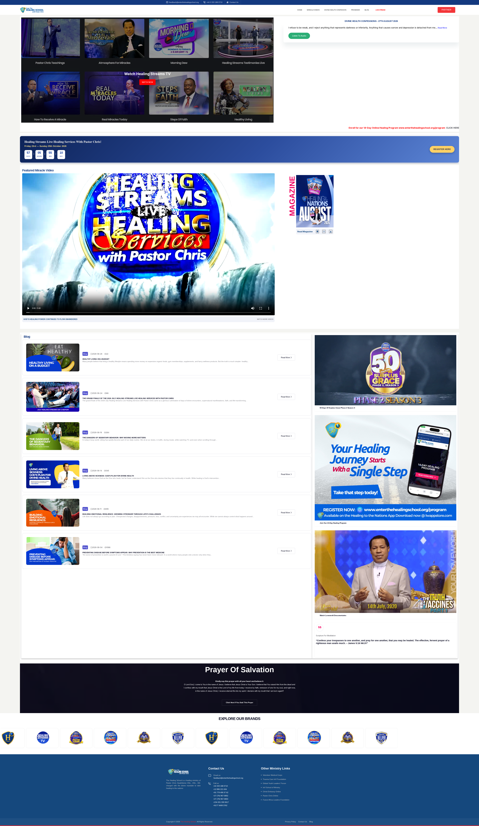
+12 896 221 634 (220, 789)
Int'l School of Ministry (271, 787)
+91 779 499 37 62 (220, 792)
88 (107, 393)
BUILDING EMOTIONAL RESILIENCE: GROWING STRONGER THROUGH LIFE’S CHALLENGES (121, 514)
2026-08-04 (97, 547)
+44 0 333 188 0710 (214, 2)
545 (107, 471)
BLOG (367, 10)
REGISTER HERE (442, 149)
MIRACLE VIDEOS (313, 10)
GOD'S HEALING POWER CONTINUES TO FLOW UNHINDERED (50, 319)
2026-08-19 (97, 432)
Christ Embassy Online (272, 792)
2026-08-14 (97, 471)
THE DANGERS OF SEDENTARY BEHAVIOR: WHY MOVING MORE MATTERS (114, 438)
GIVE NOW (147, 89)
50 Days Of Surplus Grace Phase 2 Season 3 (337, 408)
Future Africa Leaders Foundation (276, 800)
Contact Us (234, 2)
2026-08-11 (96, 509)
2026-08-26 (97, 354)
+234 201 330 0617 (221, 802)
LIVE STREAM (380, 10)
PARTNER (446, 10)
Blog (85, 354)
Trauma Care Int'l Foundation (274, 779)
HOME (299, 10)
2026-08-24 (97, 393)
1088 (108, 547)
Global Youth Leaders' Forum (274, 783)
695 (107, 509)
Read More (442, 28)
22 (107, 354)
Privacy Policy (290, 822)
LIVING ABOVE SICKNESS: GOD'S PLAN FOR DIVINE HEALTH (108, 476)
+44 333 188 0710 (220, 786)
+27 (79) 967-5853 (220, 799)
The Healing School (188, 822)
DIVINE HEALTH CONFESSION (335, 10)
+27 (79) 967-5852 (220, 796)
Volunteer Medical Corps (272, 775)
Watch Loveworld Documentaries (333, 615)
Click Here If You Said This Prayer (239, 702)
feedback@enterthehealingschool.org (184, 2)
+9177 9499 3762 (220, 805)
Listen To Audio (299, 36)
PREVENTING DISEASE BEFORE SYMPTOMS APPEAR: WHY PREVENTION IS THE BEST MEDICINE (123, 553)
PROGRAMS (355, 10)
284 (107, 432)
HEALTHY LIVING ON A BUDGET (95, 359)
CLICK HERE (390, 128)
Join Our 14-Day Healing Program (333, 523)
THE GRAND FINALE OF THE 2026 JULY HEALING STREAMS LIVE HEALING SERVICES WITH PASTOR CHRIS (128, 398)
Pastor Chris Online (270, 796)
